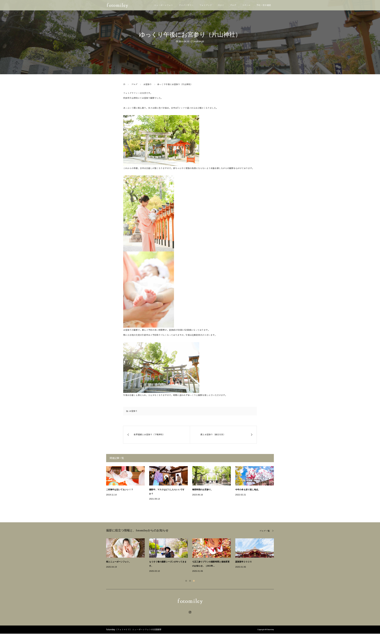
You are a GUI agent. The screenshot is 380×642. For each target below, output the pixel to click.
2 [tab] (190, 581)
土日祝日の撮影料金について (248, 562)
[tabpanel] (192, 555)
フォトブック (205, 5)
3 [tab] (194, 581)
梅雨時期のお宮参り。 (202, 489)
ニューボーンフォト (163, 5)
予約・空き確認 (263, 5)
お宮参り (133, 411)
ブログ (233, 5)
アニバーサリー (186, 5)
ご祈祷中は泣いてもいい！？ (119, 489)
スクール (246, 5)
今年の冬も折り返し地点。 (247, 489)
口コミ (221, 5)
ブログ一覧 (264, 531)
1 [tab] (186, 581)
